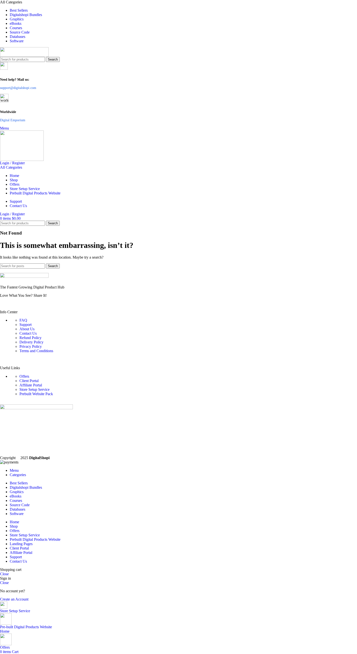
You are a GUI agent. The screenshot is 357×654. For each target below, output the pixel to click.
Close (4, 574)
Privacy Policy (30, 346)
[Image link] (178, 277)
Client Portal (29, 381)
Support (25, 325)
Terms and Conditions (36, 351)
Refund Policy (30, 338)
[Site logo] (178, 52)
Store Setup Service (34, 389)
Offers (24, 376)
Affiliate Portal (30, 385)
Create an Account (14, 599)
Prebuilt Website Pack (36, 394)
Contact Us (28, 333)
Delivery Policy (31, 342)
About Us (26, 329)
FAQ (23, 320)
